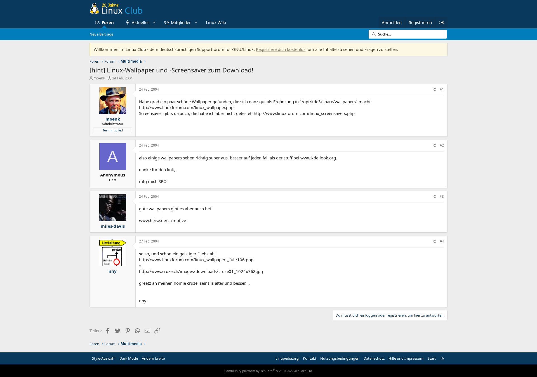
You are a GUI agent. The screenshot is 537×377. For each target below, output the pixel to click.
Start (432, 358)
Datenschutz (374, 358)
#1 (442, 89)
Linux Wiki (216, 22)
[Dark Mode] (441, 22)
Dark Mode (128, 358)
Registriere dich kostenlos (280, 49)
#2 (442, 145)
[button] (154, 22)
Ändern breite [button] (153, 358)
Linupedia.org (287, 358)
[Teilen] (434, 89)
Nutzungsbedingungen (339, 358)
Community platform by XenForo (268, 371)
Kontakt (309, 358)
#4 (442, 241)
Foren (108, 22)
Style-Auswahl (103, 358)
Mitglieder (181, 22)
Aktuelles (140, 22)
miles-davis (113, 226)
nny (113, 271)
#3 (442, 196)
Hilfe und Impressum (405, 358)
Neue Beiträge (101, 34)
